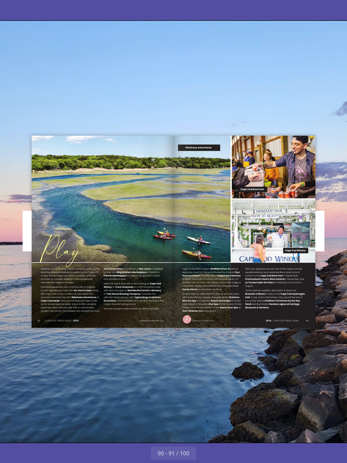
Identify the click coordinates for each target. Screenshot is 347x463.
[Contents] (13, 10)
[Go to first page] (121, 453)
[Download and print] (94, 10)
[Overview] (53, 10)
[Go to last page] (226, 453)
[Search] (33, 10)
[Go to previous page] (141, 453)
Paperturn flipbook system (343, 413)
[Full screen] (334, 10)
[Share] (314, 10)
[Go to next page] (206, 453)
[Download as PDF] (74, 10)
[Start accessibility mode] (114, 10)
